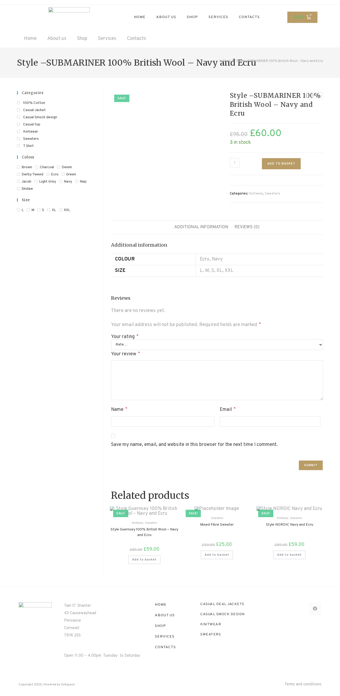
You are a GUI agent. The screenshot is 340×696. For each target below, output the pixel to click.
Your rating (124, 337)
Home (140, 17)
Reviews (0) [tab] (247, 227)
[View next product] (319, 95)
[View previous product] (310, 95)
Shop (192, 17)
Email (228, 410)
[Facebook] (315, 608)
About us (166, 17)
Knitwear (256, 194)
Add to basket (281, 164)
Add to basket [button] (144, 560)
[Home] (216, 61)
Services (218, 17)
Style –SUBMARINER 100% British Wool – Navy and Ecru (279, 61)
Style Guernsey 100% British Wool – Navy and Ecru (144, 532)
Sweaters (272, 194)
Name (119, 410)
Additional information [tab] (201, 227)
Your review (125, 354)
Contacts (249, 17)
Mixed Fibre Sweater (217, 524)
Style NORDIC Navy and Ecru (289, 524)
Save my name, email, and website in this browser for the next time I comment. (194, 445)
